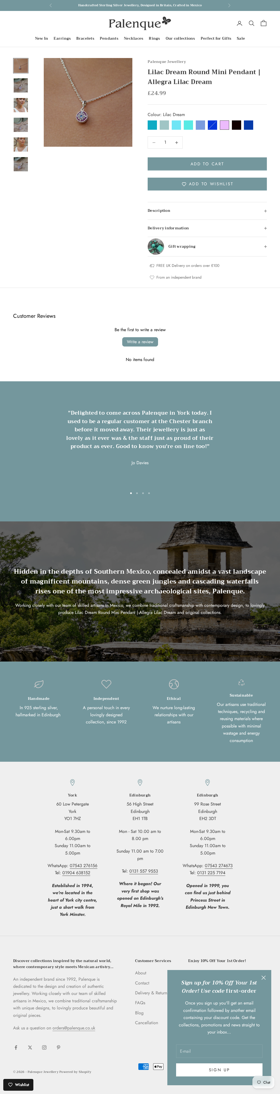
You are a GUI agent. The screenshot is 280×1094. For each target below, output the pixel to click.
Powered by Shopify (75, 1072)
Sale (241, 39)
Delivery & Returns (152, 993)
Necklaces (133, 39)
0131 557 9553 (143, 871)
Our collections (180, 39)
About (140, 973)
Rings (154, 39)
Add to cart (207, 164)
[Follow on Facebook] (16, 1047)
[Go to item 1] (20, 65)
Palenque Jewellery (167, 62)
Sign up (219, 1070)
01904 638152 (76, 873)
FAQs (140, 1003)
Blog (139, 1013)
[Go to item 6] (20, 164)
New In (41, 39)
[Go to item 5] (20, 144)
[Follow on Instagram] (44, 1047)
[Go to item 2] (20, 85)
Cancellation (146, 1023)
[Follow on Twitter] (30, 1047)
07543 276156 (83, 865)
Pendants (109, 39)
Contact (142, 983)
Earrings (62, 39)
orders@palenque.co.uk (73, 1028)
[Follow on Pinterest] (58, 1047)
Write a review (140, 342)
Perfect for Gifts (216, 39)
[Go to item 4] (20, 124)
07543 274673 (219, 865)
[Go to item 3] (20, 105)
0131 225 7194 (211, 873)
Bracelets (85, 39)
